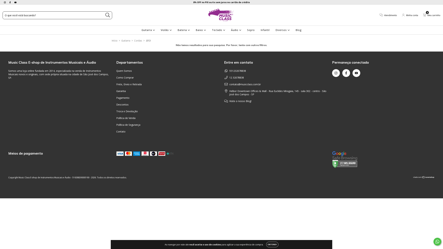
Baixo (200, 30)
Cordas (138, 40)
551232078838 (237, 70)
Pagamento (122, 97)
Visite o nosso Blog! (240, 101)
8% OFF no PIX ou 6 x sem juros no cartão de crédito (221, 2)
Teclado (217, 30)
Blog (298, 30)
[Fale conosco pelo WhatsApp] (437, 242)
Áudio (235, 30)
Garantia (121, 91)
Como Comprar (125, 77)
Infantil (265, 30)
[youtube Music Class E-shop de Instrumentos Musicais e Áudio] (15, 2)
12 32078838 (236, 77)
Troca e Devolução (127, 111)
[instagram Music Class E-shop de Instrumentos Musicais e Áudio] (5, 2)
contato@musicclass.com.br (245, 84)
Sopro (251, 30)
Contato (120, 131)
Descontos (122, 104)
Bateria (183, 30)
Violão (165, 30)
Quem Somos (124, 70)
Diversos (281, 30)
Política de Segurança (128, 124)
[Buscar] (108, 15)
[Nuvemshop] (424, 177)
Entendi (272, 244)
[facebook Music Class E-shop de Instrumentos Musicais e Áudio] (10, 2)
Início (114, 40)
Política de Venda (125, 118)
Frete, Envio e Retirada (129, 84)
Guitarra (147, 30)
